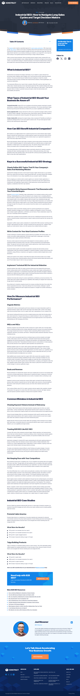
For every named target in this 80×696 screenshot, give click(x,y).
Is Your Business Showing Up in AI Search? (18, 608)
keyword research (15, 194)
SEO (37, 12)
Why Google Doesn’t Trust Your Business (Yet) (18, 598)
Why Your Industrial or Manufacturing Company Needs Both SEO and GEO (25, 596)
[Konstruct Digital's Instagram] (65, 59)
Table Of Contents (17, 42)
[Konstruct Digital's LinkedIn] (69, 59)
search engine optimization (37, 48)
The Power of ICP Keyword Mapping (16, 604)
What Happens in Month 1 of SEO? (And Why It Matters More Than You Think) (25, 606)
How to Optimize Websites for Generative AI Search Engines (22, 593)
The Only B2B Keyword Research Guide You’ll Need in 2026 (21, 594)
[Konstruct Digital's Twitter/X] (61, 59)
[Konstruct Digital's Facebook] (58, 59)
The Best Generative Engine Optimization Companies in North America (24, 602)
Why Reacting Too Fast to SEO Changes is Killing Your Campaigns (23, 609)
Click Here (60, 49)
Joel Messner (35, 22)
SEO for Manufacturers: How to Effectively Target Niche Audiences (23, 600)
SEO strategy (13, 49)
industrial (11, 48)
